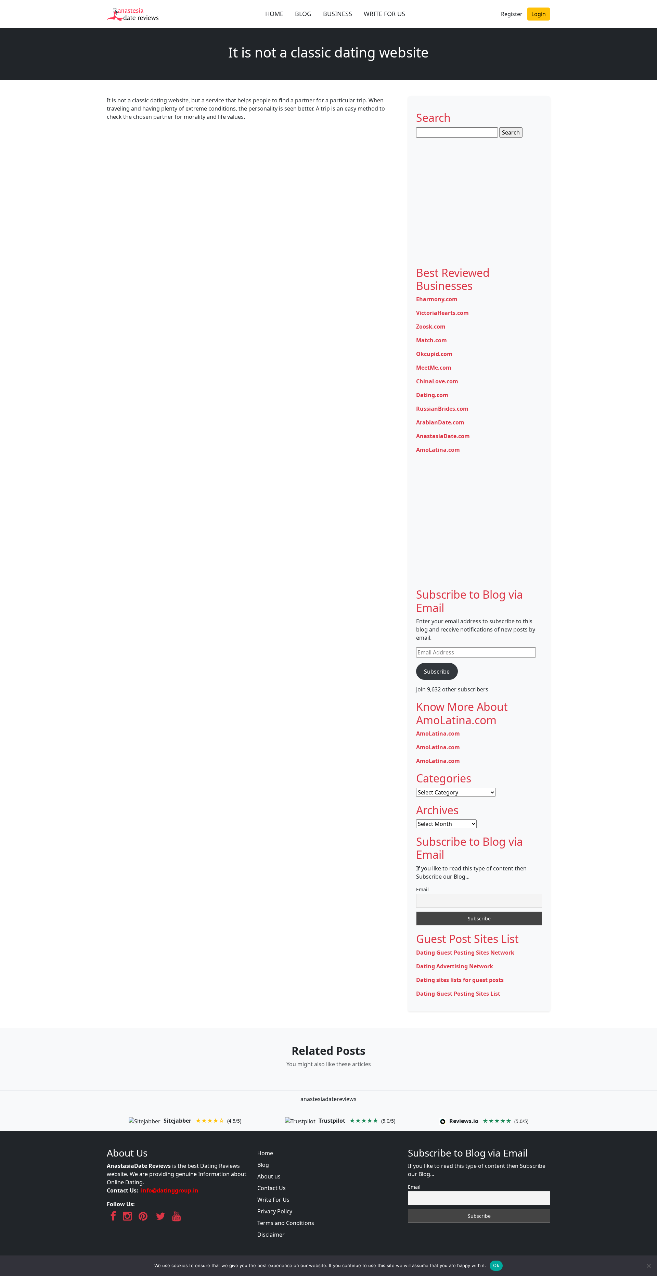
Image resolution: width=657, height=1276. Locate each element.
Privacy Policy (274, 1211)
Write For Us (273, 1199)
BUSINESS (337, 14)
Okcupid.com (434, 354)
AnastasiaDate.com (443, 436)
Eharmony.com (437, 299)
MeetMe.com (433, 367)
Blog (263, 1165)
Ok (496, 1265)
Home (265, 1153)
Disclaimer (271, 1234)
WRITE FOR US (384, 14)
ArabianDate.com (440, 422)
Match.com (431, 340)
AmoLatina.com (438, 450)
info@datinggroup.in (169, 1190)
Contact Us (271, 1188)
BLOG (303, 14)
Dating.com (432, 395)
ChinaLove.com (437, 381)
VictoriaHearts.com (442, 313)
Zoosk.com (431, 326)
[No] (648, 1265)
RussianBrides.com (442, 408)
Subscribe (437, 671)
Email (422, 889)
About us (269, 1176)
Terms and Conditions (285, 1223)
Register (512, 14)
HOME (274, 14)
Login (538, 14)
